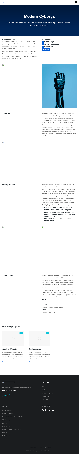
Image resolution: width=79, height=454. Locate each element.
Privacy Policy (42, 447)
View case (5, 361)
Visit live (45, 49)
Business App (35, 349)
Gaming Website (9, 349)
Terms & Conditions (32, 447)
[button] (75, 2)
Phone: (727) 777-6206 (9, 390)
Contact (49, 447)
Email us (6, 395)
